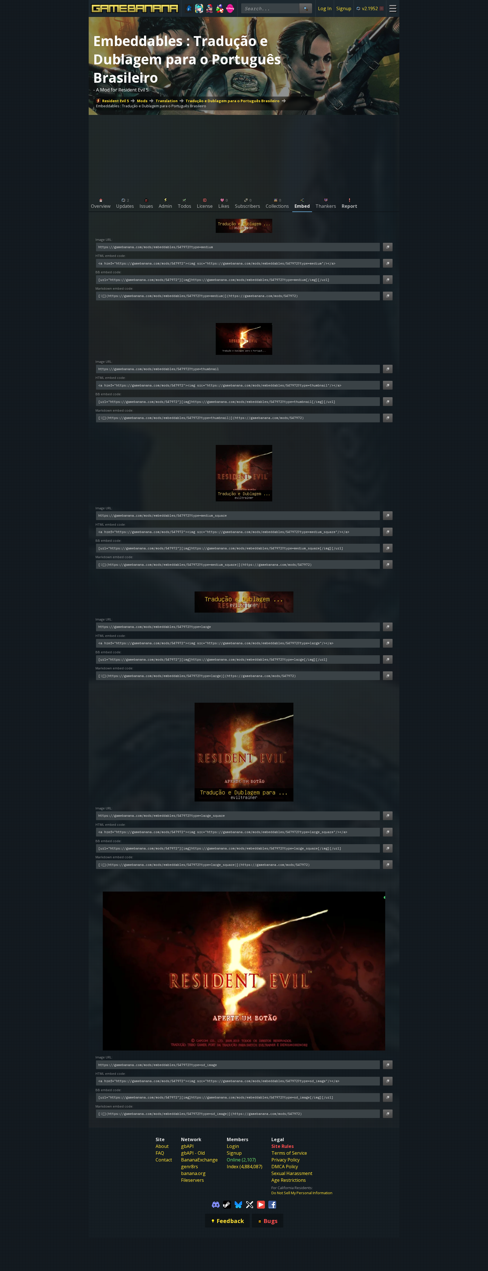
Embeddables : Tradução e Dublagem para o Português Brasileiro (151, 105)
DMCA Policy (284, 1166)
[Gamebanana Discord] (215, 1204)
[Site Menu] (392, 8)
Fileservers (192, 1180)
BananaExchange (199, 1160)
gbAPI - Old (193, 1153)
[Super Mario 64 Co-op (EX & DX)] (220, 8)
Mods (142, 100)
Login (233, 1146)
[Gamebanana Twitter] (249, 1204)
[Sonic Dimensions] (189, 8)
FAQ (160, 1153)
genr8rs (189, 1166)
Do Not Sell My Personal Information (301, 1192)
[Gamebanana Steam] (227, 1204)
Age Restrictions (288, 1180)
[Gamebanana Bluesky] (238, 1204)
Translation (167, 100)
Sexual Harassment (291, 1173)
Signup (343, 8)
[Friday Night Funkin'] (209, 8)
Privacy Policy (285, 1160)
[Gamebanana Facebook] (272, 1204)
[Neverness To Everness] (199, 8)
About (162, 1146)
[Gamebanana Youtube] (260, 1204)
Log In (325, 8)
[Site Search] (305, 8)
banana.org (193, 1173)
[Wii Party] (230, 8)
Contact (164, 1160)
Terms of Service (289, 1153)
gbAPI (187, 1146)
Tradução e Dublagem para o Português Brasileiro (233, 100)
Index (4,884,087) (244, 1166)
